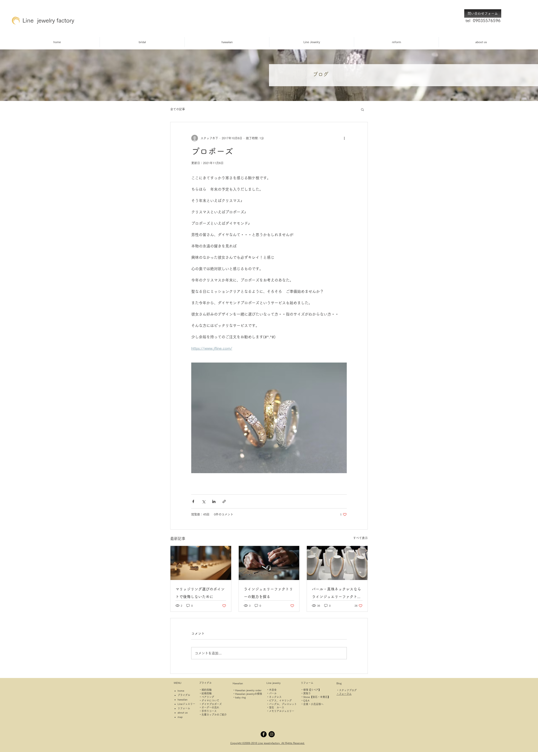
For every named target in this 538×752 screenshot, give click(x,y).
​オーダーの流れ (210, 707)
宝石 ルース (276, 707)
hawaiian (182, 699)
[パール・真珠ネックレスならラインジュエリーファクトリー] (337, 563)
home (181, 690)
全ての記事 (177, 109)
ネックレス (275, 697)
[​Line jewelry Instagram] (272, 734)
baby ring (240, 697)
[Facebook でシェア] (193, 501)
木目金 (273, 689)
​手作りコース (209, 711)
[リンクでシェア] (224, 501)
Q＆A (306, 700)
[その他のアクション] (344, 138)
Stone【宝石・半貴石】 (316, 697)
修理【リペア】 (312, 689)
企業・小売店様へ (313, 704)
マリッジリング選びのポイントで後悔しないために (200, 592)
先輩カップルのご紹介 (214, 714)
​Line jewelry (273, 683)
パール (273, 693)
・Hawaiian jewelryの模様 (247, 693)
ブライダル (184, 695)
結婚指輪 (207, 693)
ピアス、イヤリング (280, 700)
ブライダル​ (205, 683)
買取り (307, 693)
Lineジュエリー (186, 704)
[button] (362, 109)
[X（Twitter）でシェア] (204, 501)
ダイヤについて (210, 700)
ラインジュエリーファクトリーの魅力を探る (268, 592)
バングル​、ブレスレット (283, 704)
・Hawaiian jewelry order (247, 690)
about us (183, 712)
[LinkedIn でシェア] (214, 501)
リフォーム (184, 708)
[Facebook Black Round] (264, 734)
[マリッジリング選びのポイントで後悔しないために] (200, 563)
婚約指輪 (207, 689)
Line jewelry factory (48, 20)
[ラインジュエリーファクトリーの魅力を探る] (269, 563)
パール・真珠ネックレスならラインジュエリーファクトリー (336, 593)
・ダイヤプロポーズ (210, 704)
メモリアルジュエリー (281, 711)
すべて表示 (360, 537)
